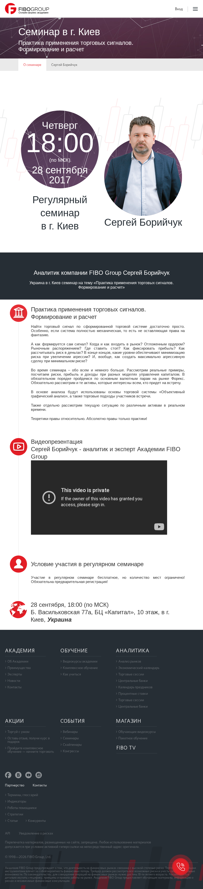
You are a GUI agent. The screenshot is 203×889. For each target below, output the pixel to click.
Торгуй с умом (18, 732)
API (7, 833)
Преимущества (19, 668)
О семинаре (32, 65)
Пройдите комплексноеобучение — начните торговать (30, 749)
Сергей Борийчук (64, 65)
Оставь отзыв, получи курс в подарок (28, 740)
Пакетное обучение (133, 738)
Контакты (14, 687)
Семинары (71, 738)
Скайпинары (72, 745)
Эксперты (14, 674)
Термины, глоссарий (22, 795)
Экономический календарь (138, 668)
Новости (13, 681)
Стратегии (15, 814)
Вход (179, 9)
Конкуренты (37, 821)
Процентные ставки (133, 693)
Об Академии (17, 661)
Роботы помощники (22, 808)
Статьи (12, 821)
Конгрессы (71, 751)
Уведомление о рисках (36, 833)
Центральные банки (133, 681)
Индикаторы (16, 801)
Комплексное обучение (80, 668)
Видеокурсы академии (80, 661)
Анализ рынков (129, 661)
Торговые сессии (131, 674)
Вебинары (70, 732)
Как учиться (72, 674)
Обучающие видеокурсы (137, 732)
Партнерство (14, 785)
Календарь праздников (135, 687)
